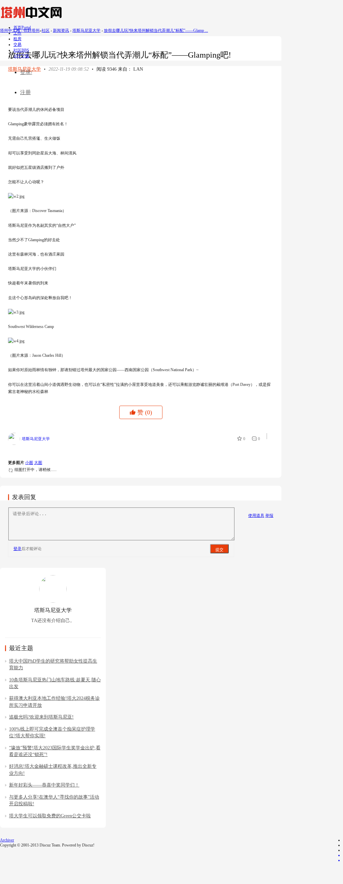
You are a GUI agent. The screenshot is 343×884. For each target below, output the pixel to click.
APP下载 (21, 56)
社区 (21, 50)
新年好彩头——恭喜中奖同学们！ (44, 785)
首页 (22, 27)
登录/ (26, 72)
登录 (17, 548)
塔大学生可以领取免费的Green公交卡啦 (50, 815)
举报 (269, 515)
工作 (17, 33)
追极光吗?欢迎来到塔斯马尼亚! (41, 717)
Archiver (7, 840)
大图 (38, 462)
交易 (17, 44)
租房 (17, 39)
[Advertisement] (130, 88)
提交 (219, 549)
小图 (29, 462)
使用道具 (256, 515)
